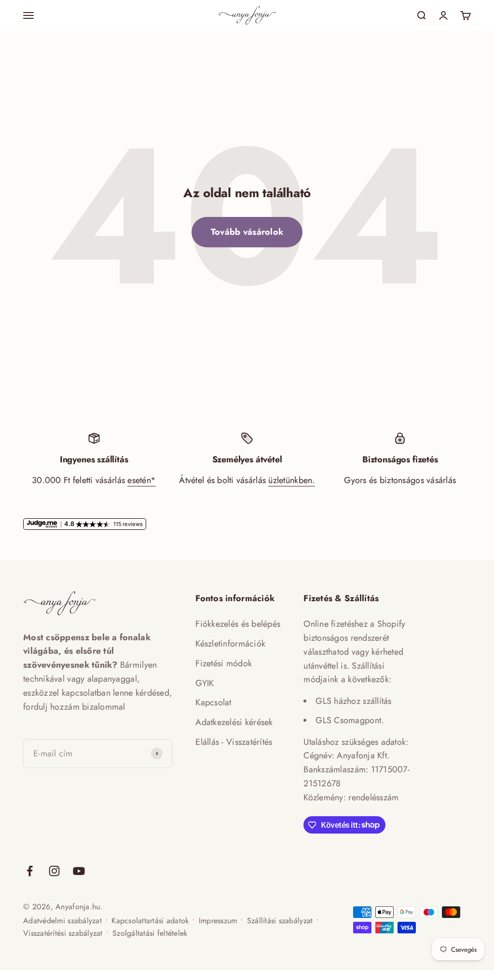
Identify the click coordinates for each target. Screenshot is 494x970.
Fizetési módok (223, 663)
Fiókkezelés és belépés (237, 624)
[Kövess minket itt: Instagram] (54, 870)
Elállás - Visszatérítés (233, 742)
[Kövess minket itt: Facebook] (29, 870)
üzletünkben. (291, 480)
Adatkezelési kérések (234, 722)
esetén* (141, 480)
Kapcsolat (213, 702)
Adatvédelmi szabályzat (62, 920)
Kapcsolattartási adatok (150, 920)
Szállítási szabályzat (280, 920)
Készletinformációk (230, 643)
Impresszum (218, 920)
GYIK (204, 683)
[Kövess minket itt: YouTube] (78, 870)
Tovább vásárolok (247, 232)
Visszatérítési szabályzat (63, 933)
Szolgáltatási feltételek (149, 933)
